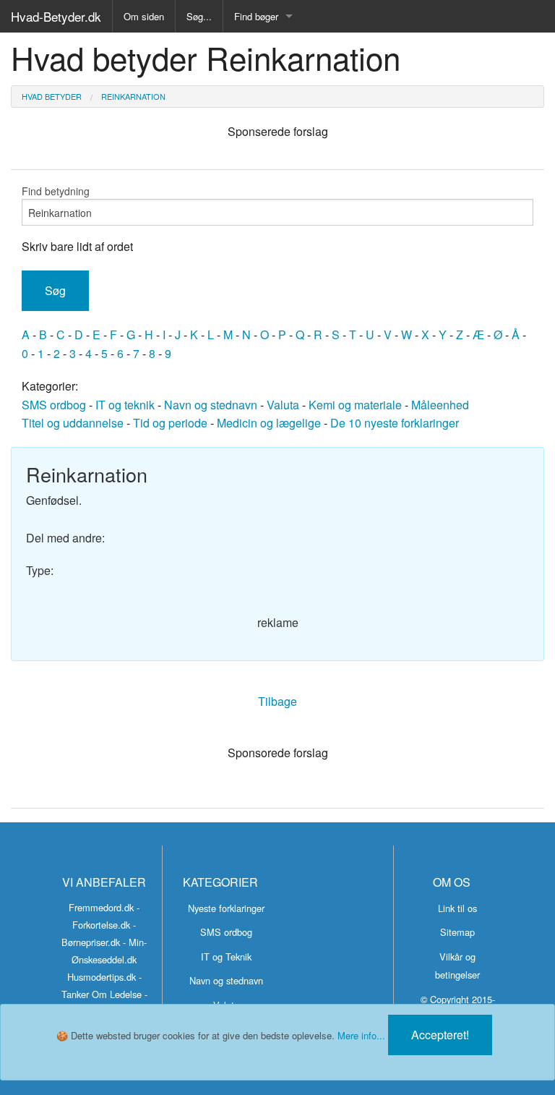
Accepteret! (440, 1034)
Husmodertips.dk (101, 977)
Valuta (283, 404)
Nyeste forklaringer (226, 908)
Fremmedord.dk (101, 907)
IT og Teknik (226, 956)
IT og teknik (125, 404)
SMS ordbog (54, 404)
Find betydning (56, 191)
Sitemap (457, 932)
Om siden (144, 16)
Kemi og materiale (355, 404)
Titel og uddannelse (73, 422)
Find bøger (256, 16)
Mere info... (361, 1035)
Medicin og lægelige (269, 422)
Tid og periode (170, 422)
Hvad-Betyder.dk (56, 16)
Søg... (199, 16)
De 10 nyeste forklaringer (394, 422)
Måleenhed (440, 404)
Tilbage (277, 701)
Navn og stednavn (210, 404)
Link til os (457, 908)
